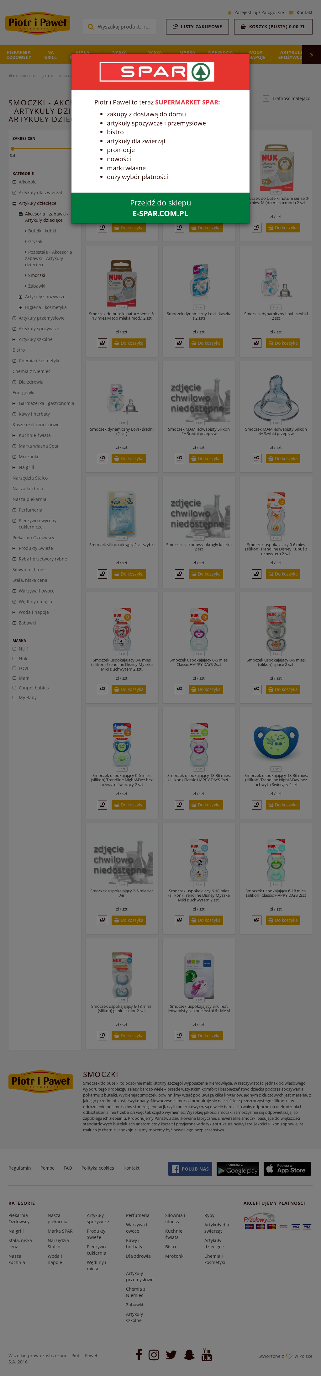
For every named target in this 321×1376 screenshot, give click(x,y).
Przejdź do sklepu (160, 207)
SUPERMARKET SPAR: (187, 102)
